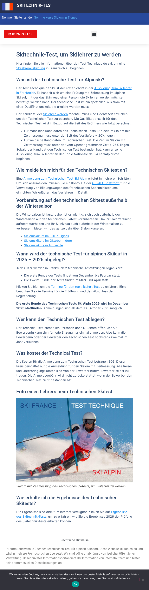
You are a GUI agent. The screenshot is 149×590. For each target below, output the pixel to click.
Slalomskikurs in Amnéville (43, 245)
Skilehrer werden (55, 114)
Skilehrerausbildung (30, 68)
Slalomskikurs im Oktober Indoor (48, 240)
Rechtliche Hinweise (75, 540)
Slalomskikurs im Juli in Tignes (46, 236)
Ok (75, 584)
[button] (94, 34)
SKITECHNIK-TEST (35, 5)
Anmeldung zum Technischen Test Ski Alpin (55, 178)
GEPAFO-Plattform (106, 183)
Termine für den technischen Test (75, 287)
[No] (142, 579)
